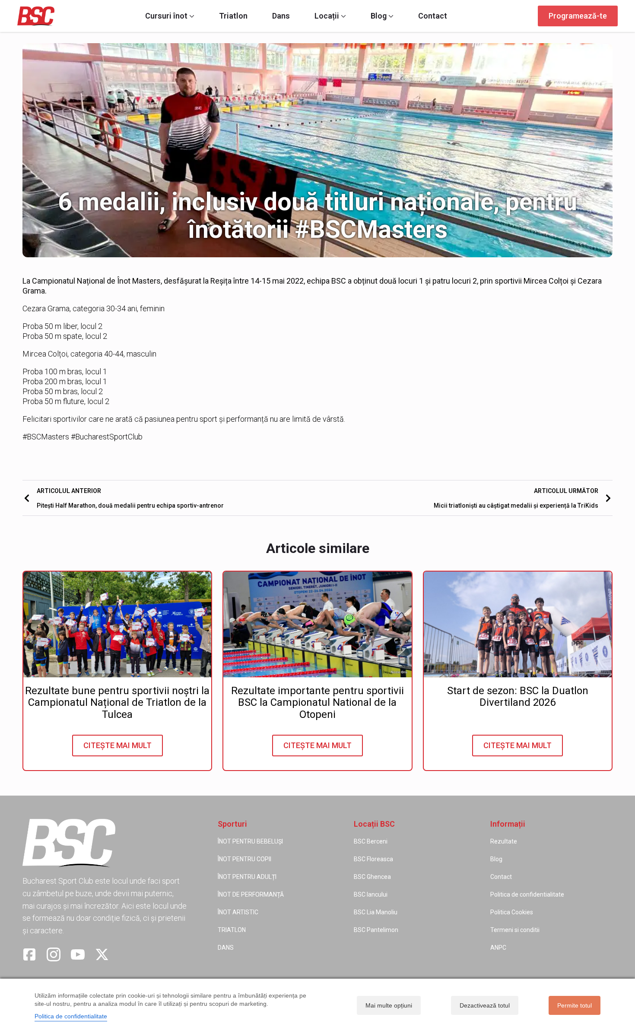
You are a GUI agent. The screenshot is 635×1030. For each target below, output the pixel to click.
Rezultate (503, 841)
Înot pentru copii (244, 859)
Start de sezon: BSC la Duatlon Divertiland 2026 (517, 697)
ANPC (498, 947)
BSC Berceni (370, 841)
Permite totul (574, 1005)
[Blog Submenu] (390, 16)
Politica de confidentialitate (527, 894)
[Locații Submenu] (342, 16)
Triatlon (233, 16)
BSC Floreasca (373, 859)
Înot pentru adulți (247, 876)
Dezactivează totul (485, 1005)
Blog (379, 16)
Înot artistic (238, 912)
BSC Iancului (370, 894)
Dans (281, 16)
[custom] (29, 954)
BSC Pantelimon (376, 929)
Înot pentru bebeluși (250, 841)
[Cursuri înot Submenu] (190, 16)
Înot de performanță (251, 894)
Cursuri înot (166, 16)
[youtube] (78, 954)
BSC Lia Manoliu (375, 912)
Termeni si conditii (515, 929)
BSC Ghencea (372, 876)
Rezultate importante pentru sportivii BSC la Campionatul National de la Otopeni (317, 703)
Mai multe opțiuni (388, 1005)
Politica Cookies (511, 912)
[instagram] (53, 954)
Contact (432, 16)
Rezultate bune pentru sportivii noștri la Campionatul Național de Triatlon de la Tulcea (117, 703)
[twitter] (102, 954)
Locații (326, 16)
